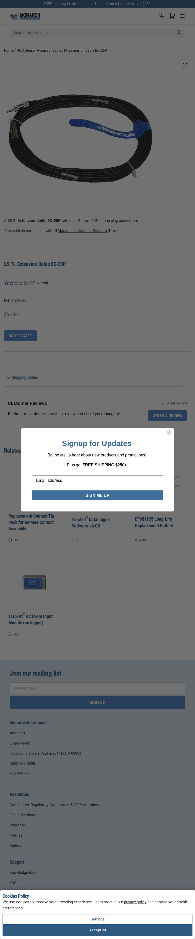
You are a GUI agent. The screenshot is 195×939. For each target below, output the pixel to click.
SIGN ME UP (97, 495)
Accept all (97, 930)
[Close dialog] (169, 432)
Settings (97, 919)
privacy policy (135, 902)
